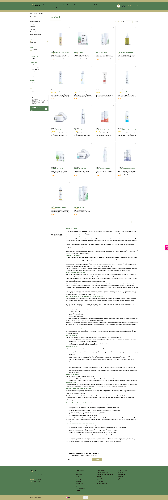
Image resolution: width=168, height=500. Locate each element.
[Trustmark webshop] (76, 497)
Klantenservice (79, 474)
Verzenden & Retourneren (81, 478)
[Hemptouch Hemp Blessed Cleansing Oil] (60, 193)
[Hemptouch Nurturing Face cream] (105, 38)
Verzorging (69, 4)
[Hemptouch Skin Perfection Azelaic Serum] (105, 116)
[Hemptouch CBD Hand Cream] (105, 77)
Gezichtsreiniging (36, 67)
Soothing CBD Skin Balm (80, 168)
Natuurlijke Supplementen (102, 472)
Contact (77, 476)
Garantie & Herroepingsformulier (82, 485)
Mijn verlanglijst (121, 478)
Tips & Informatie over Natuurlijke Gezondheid (53, 7)
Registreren (120, 472)
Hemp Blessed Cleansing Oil (58, 207)
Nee (33, 82)
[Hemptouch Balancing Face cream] (83, 193)
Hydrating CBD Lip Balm (57, 168)
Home (31, 13)
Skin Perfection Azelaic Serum (103, 129)
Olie (33, 71)
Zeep (33, 76)
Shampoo (34, 74)
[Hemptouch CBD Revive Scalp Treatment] (127, 38)
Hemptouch (41, 13)
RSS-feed (78, 490)
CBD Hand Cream (100, 91)
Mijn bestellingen (121, 474)
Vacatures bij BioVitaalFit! (81, 488)
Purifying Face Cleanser (80, 129)
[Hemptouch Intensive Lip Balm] (83, 38)
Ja (33, 89)
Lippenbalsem (35, 69)
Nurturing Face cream (101, 52)
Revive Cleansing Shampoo (58, 91)
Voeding (63, 4)
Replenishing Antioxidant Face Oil (126, 168)
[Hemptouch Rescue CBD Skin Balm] (60, 116)
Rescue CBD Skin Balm (57, 129)
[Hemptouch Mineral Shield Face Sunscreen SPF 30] (127, 116)
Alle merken (34, 49)
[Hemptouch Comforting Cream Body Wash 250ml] (83, 77)
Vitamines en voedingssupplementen (51, 4)
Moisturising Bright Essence (125, 91)
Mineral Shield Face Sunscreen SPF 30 (127, 129)
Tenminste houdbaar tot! (95, 4)
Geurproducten (84, 4)
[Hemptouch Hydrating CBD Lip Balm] (60, 155)
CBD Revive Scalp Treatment (125, 52)
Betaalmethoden (79, 483)
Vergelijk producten (122, 479)
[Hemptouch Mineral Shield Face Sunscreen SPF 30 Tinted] (60, 38)
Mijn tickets (120, 476)
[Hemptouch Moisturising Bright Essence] (127, 77)
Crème (34, 64)
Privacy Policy (79, 481)
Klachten (77, 486)
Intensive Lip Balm (78, 52)
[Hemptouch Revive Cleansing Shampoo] (60, 77)
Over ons (78, 472)
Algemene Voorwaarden (81, 479)
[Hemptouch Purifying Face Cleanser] (83, 116)
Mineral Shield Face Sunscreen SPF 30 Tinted (60, 52)
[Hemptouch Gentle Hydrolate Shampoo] (105, 155)
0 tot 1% (34, 58)
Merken (35, 13)
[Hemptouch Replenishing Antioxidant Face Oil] (127, 155)
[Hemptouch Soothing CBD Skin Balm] (83, 155)
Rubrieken (76, 4)
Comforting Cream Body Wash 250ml (81, 91)
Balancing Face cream (79, 207)
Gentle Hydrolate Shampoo (103, 168)
